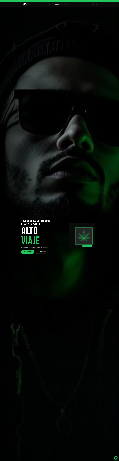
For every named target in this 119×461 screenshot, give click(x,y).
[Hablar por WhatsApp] (116, 458)
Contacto (69, 4)
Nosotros (63, 4)
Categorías (57, 4)
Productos (50, 4)
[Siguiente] (117, 236)
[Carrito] (96, 4)
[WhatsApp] (93, 4)
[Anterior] (2, 236)
